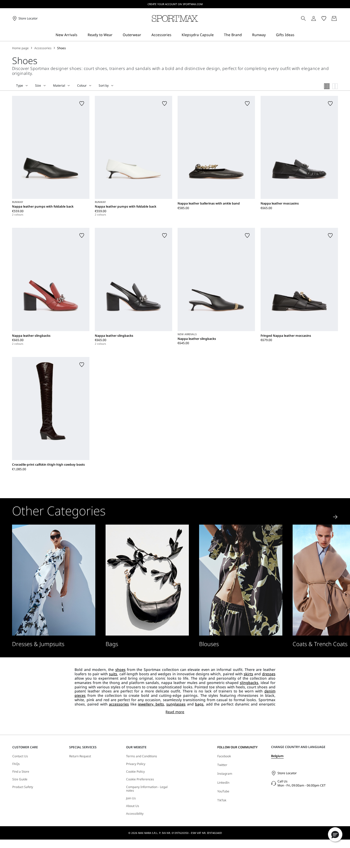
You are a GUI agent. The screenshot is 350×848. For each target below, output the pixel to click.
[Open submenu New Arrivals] (81, 35)
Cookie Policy (135, 771)
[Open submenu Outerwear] (144, 35)
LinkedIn (223, 782)
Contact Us (20, 756)
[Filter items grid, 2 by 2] (335, 86)
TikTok (221, 800)
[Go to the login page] (313, 18)
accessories (119, 704)
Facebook (224, 756)
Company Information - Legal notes (147, 789)
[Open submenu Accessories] (175, 35)
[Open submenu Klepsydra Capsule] (217, 35)
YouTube (223, 791)
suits (113, 673)
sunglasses (176, 704)
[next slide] (335, 516)
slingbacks (249, 682)
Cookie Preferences (140, 779)
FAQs (16, 764)
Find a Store (20, 771)
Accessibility (134, 813)
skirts (248, 673)
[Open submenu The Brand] (245, 35)
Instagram (224, 773)
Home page (20, 48)
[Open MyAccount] (318, 18)
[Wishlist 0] (323, 18)
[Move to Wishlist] (81, 103)
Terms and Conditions (141, 756)
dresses (268, 673)
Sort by (104, 85)
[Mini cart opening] (340, 18)
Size (38, 85)
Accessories (43, 48)
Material (59, 85)
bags (199, 704)
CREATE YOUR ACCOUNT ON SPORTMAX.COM (175, 4)
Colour (82, 85)
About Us (132, 806)
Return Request (80, 756)
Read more (175, 712)
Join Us (131, 798)
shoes (120, 669)
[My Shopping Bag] (334, 18)
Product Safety (22, 787)
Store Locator (287, 773)
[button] (335, 834)
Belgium (277, 756)
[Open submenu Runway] (269, 35)
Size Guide (19, 779)
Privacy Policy (135, 764)
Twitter (222, 765)
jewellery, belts (151, 704)
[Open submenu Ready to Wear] (116, 35)
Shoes (61, 48)
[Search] (303, 18)
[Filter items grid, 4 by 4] (327, 86)
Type (19, 85)
